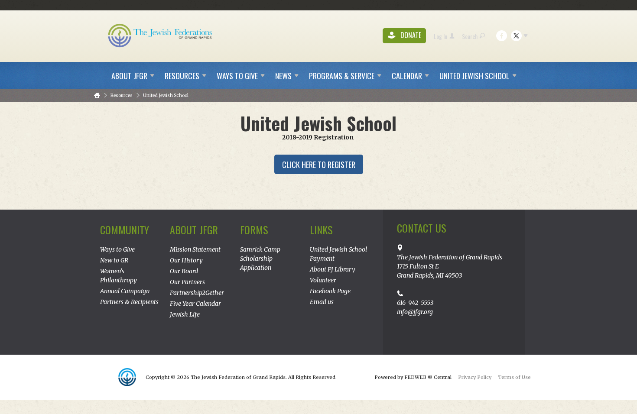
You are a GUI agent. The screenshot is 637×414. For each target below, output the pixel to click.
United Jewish (474, 75)
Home (97, 95)
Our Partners (187, 282)
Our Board (184, 271)
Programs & (341, 75)
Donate (410, 35)
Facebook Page (330, 291)
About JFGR (194, 229)
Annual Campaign (125, 291)
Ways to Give (117, 249)
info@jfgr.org (415, 312)
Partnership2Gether (197, 293)
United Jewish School (165, 95)
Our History (186, 260)
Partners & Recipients (129, 302)
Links (321, 229)
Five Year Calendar (195, 303)
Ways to (237, 75)
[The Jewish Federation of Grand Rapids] (160, 35)
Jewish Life (185, 314)
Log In (440, 36)
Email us (322, 302)
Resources (121, 95)
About (129, 75)
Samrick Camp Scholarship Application (260, 259)
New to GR (114, 260)
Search (470, 36)
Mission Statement (195, 249)
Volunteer (323, 280)
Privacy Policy (474, 377)
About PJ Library (332, 269)
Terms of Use (514, 377)
